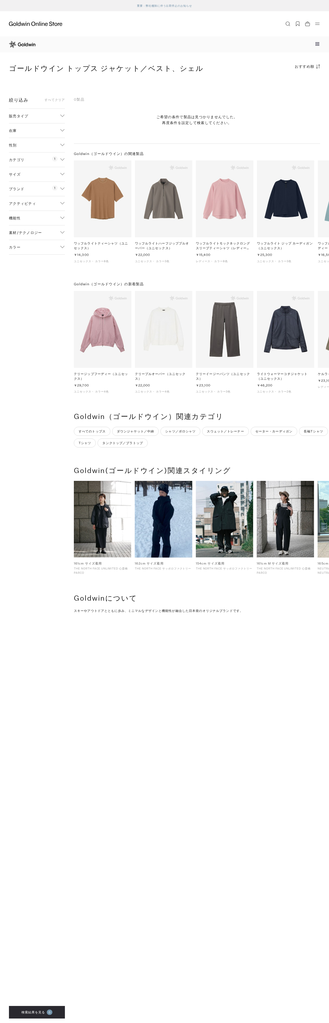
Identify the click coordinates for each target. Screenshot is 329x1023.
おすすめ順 (304, 66)
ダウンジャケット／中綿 (135, 431)
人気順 (286, 84)
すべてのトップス (92, 431)
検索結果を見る (36, 1012)
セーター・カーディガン (274, 431)
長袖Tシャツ (313, 431)
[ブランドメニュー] (317, 44)
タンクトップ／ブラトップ (122, 443)
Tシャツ (85, 443)
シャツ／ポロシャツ (180, 431)
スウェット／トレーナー (225, 431)
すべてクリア (55, 99)
